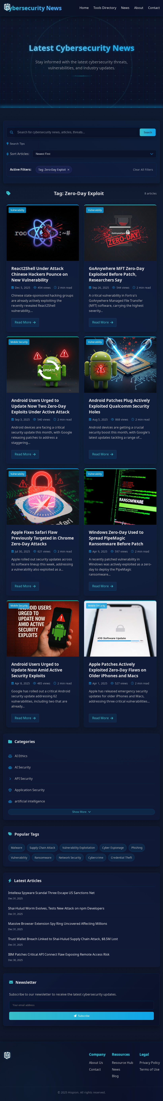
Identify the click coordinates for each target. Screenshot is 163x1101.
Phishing (136, 847)
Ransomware (43, 857)
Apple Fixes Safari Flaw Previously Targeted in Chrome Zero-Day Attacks (42, 538)
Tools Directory (104, 8)
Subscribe (83, 1015)
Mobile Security (19, 342)
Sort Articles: (19, 154)
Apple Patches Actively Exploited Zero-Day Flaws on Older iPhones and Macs (117, 669)
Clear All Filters (143, 169)
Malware (16, 847)
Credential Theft (121, 857)
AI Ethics (21, 756)
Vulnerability (17, 210)
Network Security (70, 857)
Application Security (30, 790)
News (125, 8)
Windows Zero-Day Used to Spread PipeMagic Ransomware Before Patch (116, 538)
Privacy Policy (150, 1062)
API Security (24, 778)
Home (84, 8)
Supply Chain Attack (42, 847)
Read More (23, 322)
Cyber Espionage (113, 847)
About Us (96, 1062)
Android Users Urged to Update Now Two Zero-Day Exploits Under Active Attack (40, 406)
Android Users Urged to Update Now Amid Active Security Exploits (36, 669)
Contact (154, 8)
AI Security (23, 767)
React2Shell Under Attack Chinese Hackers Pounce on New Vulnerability (39, 274)
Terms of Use (149, 1069)
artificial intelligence (30, 801)
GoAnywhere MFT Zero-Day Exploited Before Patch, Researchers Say (116, 274)
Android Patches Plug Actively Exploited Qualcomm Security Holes (119, 406)
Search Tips (17, 143)
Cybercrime (95, 857)
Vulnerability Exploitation (78, 847)
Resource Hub (122, 1062)
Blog (115, 1076)
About (138, 8)
